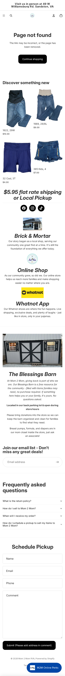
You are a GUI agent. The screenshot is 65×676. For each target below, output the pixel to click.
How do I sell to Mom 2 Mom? (19, 508)
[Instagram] (32, 208)
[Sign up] (57, 462)
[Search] (11, 15)
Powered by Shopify (45, 658)
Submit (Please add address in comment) (29, 645)
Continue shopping (32, 59)
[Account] (53, 15)
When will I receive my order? (19, 515)
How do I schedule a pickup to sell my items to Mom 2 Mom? (29, 524)
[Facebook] (23, 208)
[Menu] (4, 15)
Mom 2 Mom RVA (26, 658)
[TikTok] (41, 208)
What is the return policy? (17, 501)
